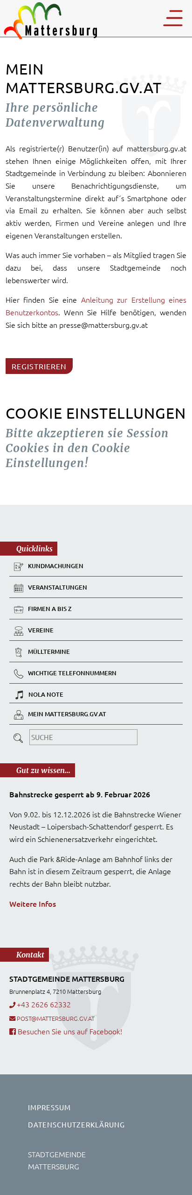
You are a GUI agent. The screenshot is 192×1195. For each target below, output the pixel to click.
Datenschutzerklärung (76, 1124)
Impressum (49, 1107)
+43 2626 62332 (44, 1004)
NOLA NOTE (45, 694)
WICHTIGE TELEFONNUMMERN (72, 673)
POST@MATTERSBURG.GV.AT (56, 1018)
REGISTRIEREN (39, 366)
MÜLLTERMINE (49, 651)
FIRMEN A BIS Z (50, 608)
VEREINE (41, 630)
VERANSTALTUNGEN (57, 587)
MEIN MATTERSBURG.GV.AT (67, 714)
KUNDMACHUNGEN (55, 566)
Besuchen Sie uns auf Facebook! (69, 1031)
